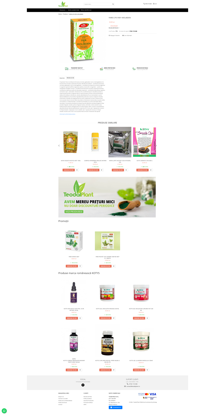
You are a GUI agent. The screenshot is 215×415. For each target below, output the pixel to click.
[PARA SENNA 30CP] (74, 240)
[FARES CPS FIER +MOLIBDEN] (82, 39)
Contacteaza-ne (117, 407)
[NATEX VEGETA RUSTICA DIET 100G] (70, 142)
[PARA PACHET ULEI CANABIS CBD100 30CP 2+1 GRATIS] (107, 240)
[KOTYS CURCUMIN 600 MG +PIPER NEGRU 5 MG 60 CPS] (107, 340)
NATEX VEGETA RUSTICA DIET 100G (70, 160)
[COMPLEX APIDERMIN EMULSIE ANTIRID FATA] (95, 142)
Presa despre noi (86, 10)
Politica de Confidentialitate (65, 400)
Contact (60, 404)
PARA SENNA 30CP (74, 256)
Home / (60, 14)
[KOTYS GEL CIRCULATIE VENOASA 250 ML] (107, 293)
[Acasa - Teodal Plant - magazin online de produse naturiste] (66, 4)
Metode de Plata (88, 396)
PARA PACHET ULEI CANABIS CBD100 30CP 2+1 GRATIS (107, 257)
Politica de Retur (88, 398)
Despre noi (61, 396)
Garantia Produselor (89, 400)
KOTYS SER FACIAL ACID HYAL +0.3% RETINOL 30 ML (74, 309)
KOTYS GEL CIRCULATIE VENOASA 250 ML (107, 308)
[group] (82, 39)
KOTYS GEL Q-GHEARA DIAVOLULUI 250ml (141, 360)
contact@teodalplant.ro (133, 386)
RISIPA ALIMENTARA (73, 10)
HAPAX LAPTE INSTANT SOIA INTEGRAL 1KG (120, 161)
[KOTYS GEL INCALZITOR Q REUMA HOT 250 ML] (141, 293)
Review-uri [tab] (70, 78)
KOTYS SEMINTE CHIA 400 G (144, 160)
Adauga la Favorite (115, 35)
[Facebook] (82, 385)
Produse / (66, 14)
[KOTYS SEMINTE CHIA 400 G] (144, 142)
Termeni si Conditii (63, 398)
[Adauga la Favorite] (77, 170)
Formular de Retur (88, 402)
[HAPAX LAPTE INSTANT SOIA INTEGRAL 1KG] (119, 142)
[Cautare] (113, 4)
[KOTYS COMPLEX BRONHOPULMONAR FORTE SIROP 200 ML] (74, 340)
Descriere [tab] (62, 78)
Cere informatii (128, 35)
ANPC (85, 404)
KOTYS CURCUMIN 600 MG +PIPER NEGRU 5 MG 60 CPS (107, 361)
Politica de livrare (62, 402)
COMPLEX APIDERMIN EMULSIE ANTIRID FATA (95, 161)
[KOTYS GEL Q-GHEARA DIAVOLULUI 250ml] (141, 340)
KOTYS (74, 359)
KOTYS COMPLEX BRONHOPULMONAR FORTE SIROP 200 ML (74, 361)
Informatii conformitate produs (67, 114)
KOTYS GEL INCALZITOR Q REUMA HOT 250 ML (141, 309)
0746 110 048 (133, 384)
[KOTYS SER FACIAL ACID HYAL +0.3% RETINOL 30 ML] (74, 292)
